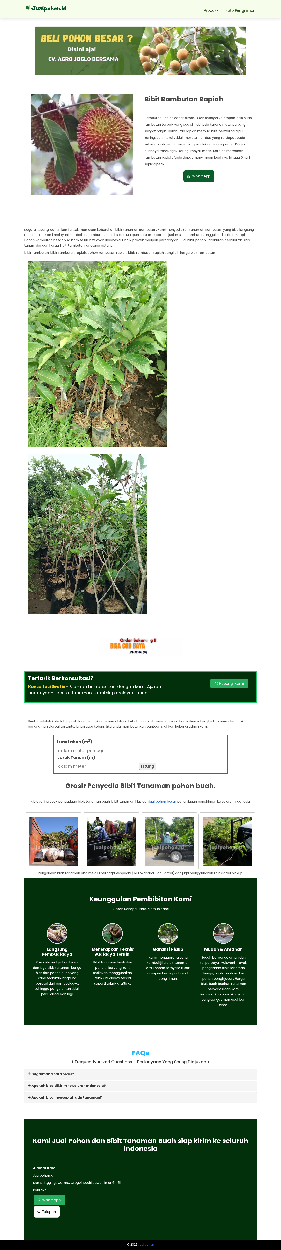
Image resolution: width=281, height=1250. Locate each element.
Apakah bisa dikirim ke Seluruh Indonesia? (68, 1085)
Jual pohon (146, 1245)
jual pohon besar (162, 801)
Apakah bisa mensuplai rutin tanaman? (66, 1097)
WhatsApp (201, 176)
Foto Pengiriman (240, 10)
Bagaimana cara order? (52, 1074)
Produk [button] (210, 10)
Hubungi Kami (231, 683)
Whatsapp (51, 1200)
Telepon (49, 1211)
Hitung (147, 766)
